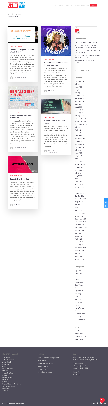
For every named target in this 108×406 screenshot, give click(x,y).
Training (78, 317)
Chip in (93, 5)
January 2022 (79, 187)
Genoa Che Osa (7, 373)
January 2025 (79, 116)
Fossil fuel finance (81, 288)
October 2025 (79, 96)
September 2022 (80, 170)
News (72, 5)
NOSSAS (5, 382)
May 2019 (78, 256)
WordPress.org (80, 339)
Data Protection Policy (45, 363)
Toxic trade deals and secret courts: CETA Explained (87, 51)
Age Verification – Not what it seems (85, 61)
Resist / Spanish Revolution (11, 384)
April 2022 (78, 179)
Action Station (7, 362)
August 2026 (79, 81)
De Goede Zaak (7, 368)
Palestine (78, 311)
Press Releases (80, 314)
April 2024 (78, 130)
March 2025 (79, 110)
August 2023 (79, 147)
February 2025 (80, 113)
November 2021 (80, 193)
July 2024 (78, 127)
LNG (76, 296)
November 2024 (80, 121)
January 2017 (79, 259)
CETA (76, 276)
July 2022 (78, 173)
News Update (18, 46)
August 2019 (79, 250)
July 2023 (78, 150)
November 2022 (80, 164)
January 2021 (79, 216)
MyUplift (78, 299)
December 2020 (80, 219)
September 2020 (80, 228)
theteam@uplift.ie (80, 366)
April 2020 (78, 239)
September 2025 (80, 98)
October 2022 (79, 167)
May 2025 (78, 107)
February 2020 (80, 245)
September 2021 (80, 199)
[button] (99, 5)
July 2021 (78, 205)
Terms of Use (42, 361)
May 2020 (78, 236)
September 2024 (80, 124)
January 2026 (79, 93)
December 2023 (80, 136)
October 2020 (79, 225)
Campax (5, 366)
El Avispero (6, 371)
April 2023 (78, 159)
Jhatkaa (5, 390)
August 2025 (79, 101)
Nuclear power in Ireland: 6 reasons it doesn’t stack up (87, 56)
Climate (77, 279)
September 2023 (80, 144)
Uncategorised (80, 319)
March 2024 (79, 133)
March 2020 (79, 242)
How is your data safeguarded (48, 358)
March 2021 (79, 210)
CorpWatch (79, 285)
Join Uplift (77, 5)
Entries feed (79, 333)
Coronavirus (79, 282)
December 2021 (80, 190)
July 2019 (78, 253)
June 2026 (78, 87)
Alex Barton (51, 90)
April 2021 (78, 207)
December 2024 (80, 118)
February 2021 (80, 213)
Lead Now (5, 388)
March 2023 (79, 162)
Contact (83, 5)
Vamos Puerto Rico (8, 386)
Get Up (4, 375)
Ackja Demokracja (8, 360)
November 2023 (80, 139)
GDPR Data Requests (44, 372)
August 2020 (79, 230)
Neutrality (78, 302)
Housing (78, 294)
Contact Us (76, 372)
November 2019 (80, 248)
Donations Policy (43, 369)
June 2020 (78, 233)
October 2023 (79, 141)
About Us (61, 5)
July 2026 (78, 84)
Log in (77, 331)
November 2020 (80, 222)
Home (56, 5)
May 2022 (78, 176)
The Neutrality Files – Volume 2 (86, 42)
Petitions (67, 5)
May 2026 (78, 90)
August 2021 (79, 202)
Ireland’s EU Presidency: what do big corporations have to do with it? (87, 46)
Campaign (78, 273)
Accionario (6, 357)
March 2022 (79, 182)
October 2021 (79, 196)
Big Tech (78, 271)
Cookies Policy (42, 366)
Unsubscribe (77, 375)
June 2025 (78, 104)
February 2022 (80, 184)
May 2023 (78, 156)
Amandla (5, 364)
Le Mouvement (7, 377)
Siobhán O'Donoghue (20, 77)
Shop (87, 5)
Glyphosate (79, 291)
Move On (5, 379)
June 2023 (78, 153)
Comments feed (80, 336)
